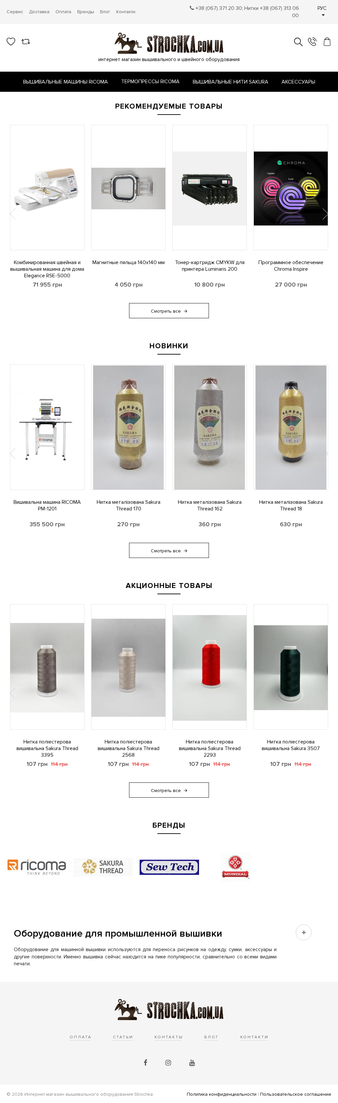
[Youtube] (192, 1063)
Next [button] (324, 214)
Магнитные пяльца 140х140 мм (128, 262)
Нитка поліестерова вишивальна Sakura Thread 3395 (47, 748)
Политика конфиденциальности (221, 1094)
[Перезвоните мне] (312, 42)
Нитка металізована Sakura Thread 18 (291, 505)
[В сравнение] (10, 203)
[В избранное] (10, 222)
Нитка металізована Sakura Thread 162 (210, 505)
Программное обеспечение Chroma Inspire (290, 265)
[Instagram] (169, 1063)
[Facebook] (146, 1063)
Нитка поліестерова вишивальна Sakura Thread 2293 (210, 748)
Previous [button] (13, 214)
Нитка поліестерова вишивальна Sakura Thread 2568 (128, 748)
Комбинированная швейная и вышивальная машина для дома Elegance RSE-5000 (47, 269)
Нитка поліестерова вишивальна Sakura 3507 (291, 745)
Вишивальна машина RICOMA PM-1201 (47, 505)
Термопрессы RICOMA (150, 81)
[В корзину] (10, 240)
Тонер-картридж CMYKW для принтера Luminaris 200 (210, 265)
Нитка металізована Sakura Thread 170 (128, 505)
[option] (47, 214)
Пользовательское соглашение (295, 1094)
